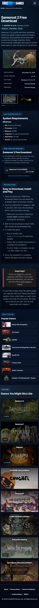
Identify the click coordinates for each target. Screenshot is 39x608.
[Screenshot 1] (9, 99)
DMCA (26, 594)
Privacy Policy (15, 589)
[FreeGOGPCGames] (13, 3)
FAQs (19, 274)
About (6, 589)
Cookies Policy (17, 594)
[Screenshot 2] (27, 99)
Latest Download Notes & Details (18, 176)
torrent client (12, 217)
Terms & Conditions (28, 589)
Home (2, 8)
